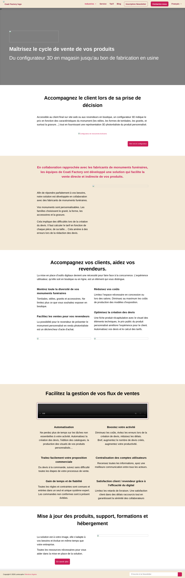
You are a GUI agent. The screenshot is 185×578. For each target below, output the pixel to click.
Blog (119, 4)
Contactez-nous (159, 4)
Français (175, 4)
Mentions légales (31, 574)
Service (103, 4)
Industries (89, 4)
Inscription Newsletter (136, 4)
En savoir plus (62, 562)
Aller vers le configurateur (138, 144)
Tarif (112, 4)
